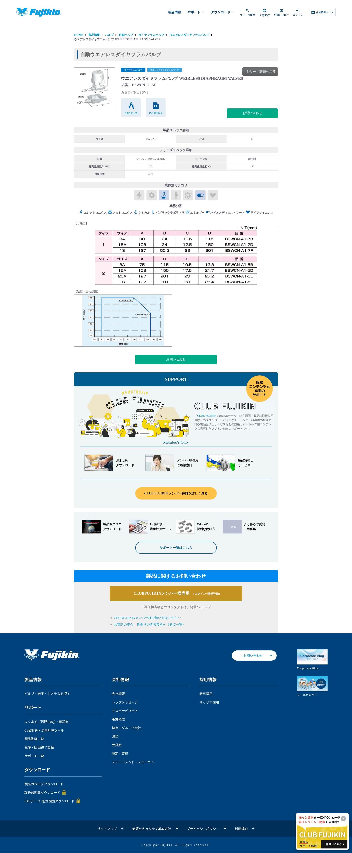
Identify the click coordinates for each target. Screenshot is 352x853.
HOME (78, 34)
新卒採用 (205, 693)
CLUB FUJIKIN (206, 415)
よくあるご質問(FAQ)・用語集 (46, 721)
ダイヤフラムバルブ (151, 34)
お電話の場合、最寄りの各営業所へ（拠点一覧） (150, 624)
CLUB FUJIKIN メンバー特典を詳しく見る (176, 493)
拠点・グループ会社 (126, 727)
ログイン (297, 12)
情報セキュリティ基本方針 (151, 828)
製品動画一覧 (34, 738)
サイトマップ (107, 828)
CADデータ (131, 108)
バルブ (109, 34)
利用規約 (241, 828)
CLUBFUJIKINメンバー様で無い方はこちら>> (147, 618)
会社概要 (118, 693)
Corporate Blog (307, 668)
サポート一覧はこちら (176, 547)
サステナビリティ (125, 710)
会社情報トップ (322, 12)
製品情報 (174, 12)
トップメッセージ (125, 702)
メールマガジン (307, 695)
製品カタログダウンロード (44, 783)
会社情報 (120, 679)
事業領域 (118, 719)
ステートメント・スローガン (133, 761)
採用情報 (208, 679)
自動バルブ (126, 34)
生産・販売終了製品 (39, 747)
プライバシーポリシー (203, 828)
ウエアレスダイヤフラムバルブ (189, 34)
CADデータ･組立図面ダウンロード (49, 800)
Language (264, 12)
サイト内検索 (247, 12)
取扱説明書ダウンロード (42, 792)
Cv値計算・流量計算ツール (44, 730)
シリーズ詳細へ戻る (261, 71)
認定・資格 (120, 753)
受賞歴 (117, 744)
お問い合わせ (281, 12)
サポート (196, 12)
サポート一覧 (34, 755)
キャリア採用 (209, 702)
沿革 (115, 736)
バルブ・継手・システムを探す (47, 693)
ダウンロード (222, 12)
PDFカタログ (156, 108)
